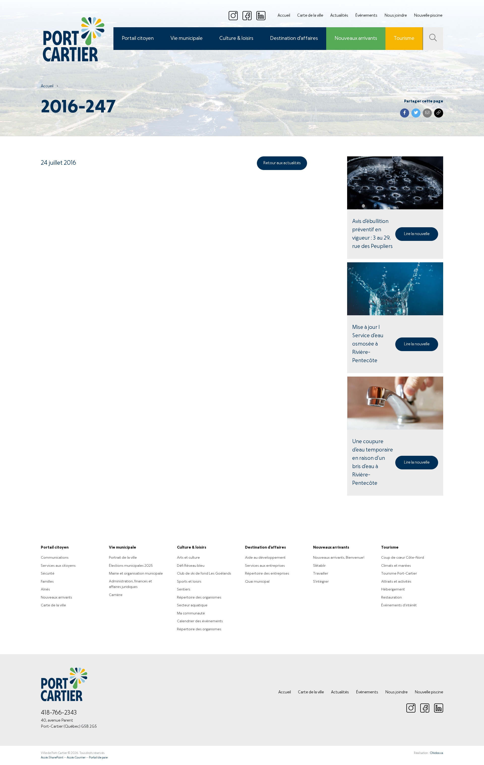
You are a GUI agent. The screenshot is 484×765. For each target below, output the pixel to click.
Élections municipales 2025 (131, 566)
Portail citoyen (138, 38)
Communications (55, 557)
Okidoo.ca (436, 753)
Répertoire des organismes (199, 597)
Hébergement (393, 589)
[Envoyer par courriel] (427, 113)
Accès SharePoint (52, 757)
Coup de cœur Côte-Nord (402, 557)
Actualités (339, 16)
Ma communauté (191, 613)
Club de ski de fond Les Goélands (204, 573)
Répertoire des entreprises (267, 573)
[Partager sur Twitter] (415, 113)
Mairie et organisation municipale (136, 573)
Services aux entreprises (265, 566)
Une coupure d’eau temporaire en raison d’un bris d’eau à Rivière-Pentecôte (372, 462)
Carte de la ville (310, 16)
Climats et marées (396, 566)
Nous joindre (395, 16)
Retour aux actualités (282, 163)
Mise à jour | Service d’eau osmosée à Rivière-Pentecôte (367, 344)
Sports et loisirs (189, 581)
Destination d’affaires (265, 548)
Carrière (116, 595)
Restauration (391, 597)
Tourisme (404, 38)
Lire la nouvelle (417, 234)
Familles (47, 581)
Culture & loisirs (236, 38)
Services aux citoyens (58, 566)
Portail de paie (98, 757)
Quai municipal (257, 581)
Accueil (284, 16)
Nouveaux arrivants (356, 38)
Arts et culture (188, 557)
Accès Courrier (76, 757)
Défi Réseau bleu (190, 566)
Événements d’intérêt (399, 605)
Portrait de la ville (123, 557)
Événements (366, 16)
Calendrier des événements (200, 621)
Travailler (320, 573)
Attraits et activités (396, 581)
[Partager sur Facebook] (404, 113)
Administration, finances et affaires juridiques (130, 584)
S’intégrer (321, 581)
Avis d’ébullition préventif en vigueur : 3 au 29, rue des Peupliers (372, 234)
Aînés (45, 589)
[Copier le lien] (438, 113)
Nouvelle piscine (428, 16)
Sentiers (183, 589)
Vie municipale (186, 38)
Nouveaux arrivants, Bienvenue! (338, 557)
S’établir (319, 566)
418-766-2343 (59, 713)
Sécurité (47, 573)
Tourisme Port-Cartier (399, 573)
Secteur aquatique (192, 605)
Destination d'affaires (294, 38)
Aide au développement (265, 557)
